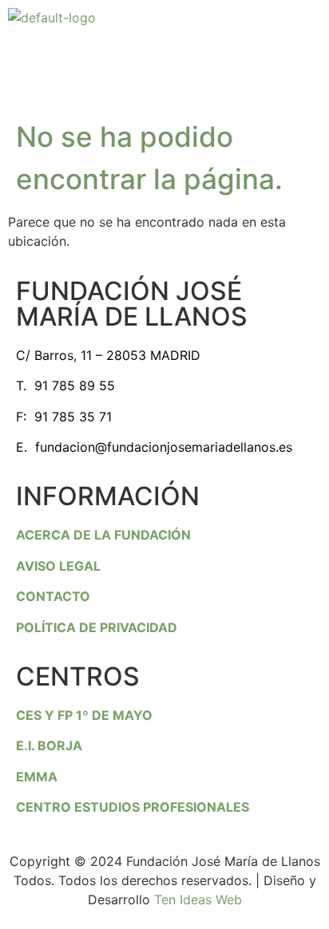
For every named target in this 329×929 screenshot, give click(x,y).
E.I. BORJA (49, 745)
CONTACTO (53, 596)
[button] (164, 58)
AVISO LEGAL (58, 566)
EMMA (36, 777)
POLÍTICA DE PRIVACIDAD (96, 627)
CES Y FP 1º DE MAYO (84, 715)
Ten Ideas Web (198, 899)
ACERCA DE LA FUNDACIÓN (103, 535)
